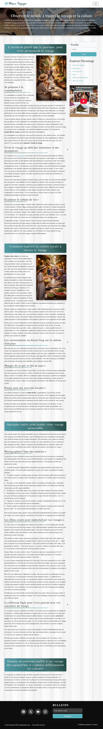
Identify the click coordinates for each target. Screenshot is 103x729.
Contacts (95, 724)
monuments (21, 155)
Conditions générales (84, 724)
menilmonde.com (24, 725)
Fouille (83, 54)
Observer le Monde (78, 65)
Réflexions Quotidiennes (80, 77)
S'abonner (67, 716)
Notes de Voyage (77, 81)
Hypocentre (76, 68)
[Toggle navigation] (96, 4)
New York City (77, 71)
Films (74, 74)
